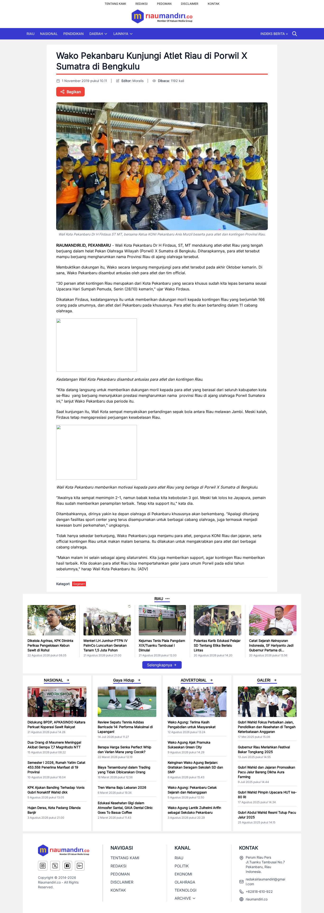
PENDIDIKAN (73, 34)
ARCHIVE (183, 898)
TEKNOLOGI (185, 890)
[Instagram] (42, 865)
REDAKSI (141, 2)
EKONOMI (183, 874)
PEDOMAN (164, 2)
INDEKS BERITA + (274, 34)
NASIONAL (49, 34)
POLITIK (182, 866)
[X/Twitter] (55, 865)
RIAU (30, 34)
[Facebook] (67, 865)
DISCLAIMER (189, 2)
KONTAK (213, 2)
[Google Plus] (79, 865)
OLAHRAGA (185, 882)
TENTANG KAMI (115, 2)
